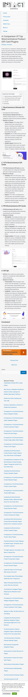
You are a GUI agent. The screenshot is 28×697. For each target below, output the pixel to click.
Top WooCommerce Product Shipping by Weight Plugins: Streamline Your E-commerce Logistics (13, 543)
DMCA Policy (6, 24)
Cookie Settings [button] (6, 693)
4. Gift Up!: (6, 101)
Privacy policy (6, 16)
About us (5, 27)
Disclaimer (6, 20)
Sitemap (5, 31)
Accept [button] (14, 693)
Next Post (14, 365)
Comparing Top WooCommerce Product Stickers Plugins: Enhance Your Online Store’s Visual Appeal (13, 453)
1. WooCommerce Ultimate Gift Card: (12, 96)
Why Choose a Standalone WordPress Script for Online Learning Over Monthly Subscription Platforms (14, 392)
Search (3, 369)
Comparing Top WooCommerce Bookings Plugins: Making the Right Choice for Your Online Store (13, 499)
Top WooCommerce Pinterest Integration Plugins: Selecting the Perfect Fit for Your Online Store (12, 631)
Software (3, 44)
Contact (5, 13)
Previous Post (14, 360)
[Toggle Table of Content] (20, 94)
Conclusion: (6, 103)
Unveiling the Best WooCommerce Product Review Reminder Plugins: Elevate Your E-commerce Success (13, 521)
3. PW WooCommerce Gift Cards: (11, 100)
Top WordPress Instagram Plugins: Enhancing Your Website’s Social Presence (13, 592)
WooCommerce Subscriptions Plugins (14, 664)
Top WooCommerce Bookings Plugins (14, 675)
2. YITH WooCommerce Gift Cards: (12, 98)
